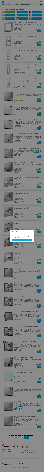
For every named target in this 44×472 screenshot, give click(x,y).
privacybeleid (18, 236)
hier (18, 237)
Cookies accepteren (22, 239)
